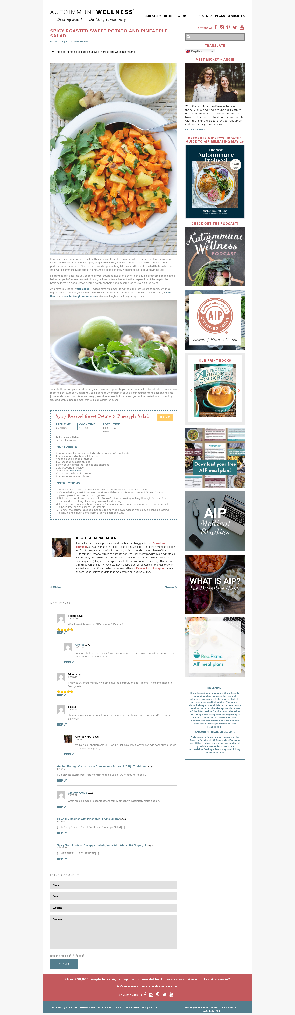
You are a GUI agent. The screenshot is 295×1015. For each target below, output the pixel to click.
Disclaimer (133, 1008)
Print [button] (165, 417)
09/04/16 (73, 618)
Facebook (142, 568)
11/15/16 (61, 769)
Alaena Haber (79, 41)
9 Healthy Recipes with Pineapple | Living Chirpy (88, 819)
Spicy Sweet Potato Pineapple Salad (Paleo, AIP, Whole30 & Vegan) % (101, 845)
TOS (144, 1008)
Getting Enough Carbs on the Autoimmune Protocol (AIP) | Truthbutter (102, 766)
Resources (236, 16)
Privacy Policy (114, 1008)
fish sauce (83, 288)
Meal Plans (215, 16)
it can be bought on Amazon (79, 296)
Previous (191, 390)
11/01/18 (61, 821)
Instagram (159, 568)
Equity (153, 1008)
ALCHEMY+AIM (211, 1011)
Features (181, 16)
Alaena (79, 644)
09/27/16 (72, 677)
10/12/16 (79, 739)
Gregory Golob (77, 792)
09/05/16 (80, 647)
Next (239, 390)
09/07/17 (72, 795)
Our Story (153, 16)
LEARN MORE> (195, 129)
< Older (55, 587)
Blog (168, 16)
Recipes (198, 16)
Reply (62, 632)
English (196, 51)
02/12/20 (62, 848)
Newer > (171, 587)
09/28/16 (73, 709)
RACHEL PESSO (209, 1008)
